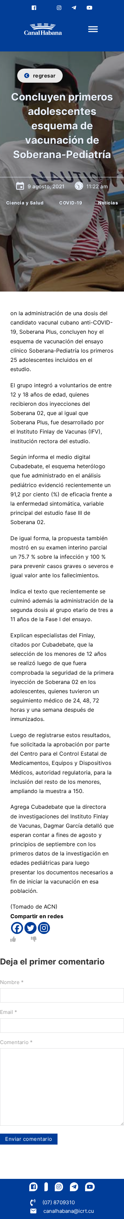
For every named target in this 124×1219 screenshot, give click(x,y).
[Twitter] (30, 928)
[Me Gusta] (13, 939)
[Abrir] (93, 29)
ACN (49, 906)
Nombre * (12, 982)
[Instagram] (44, 928)
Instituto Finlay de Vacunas (52, 431)
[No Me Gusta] (34, 939)
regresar (44, 75)
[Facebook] (17, 928)
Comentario (16, 1042)
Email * (8, 1012)
